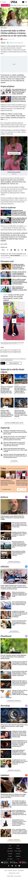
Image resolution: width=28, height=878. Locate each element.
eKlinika (5, 566)
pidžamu (3, 115)
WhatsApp (24, 255)
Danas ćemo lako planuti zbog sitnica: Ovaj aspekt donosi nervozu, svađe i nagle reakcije (14, 450)
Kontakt (17, 873)
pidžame (18, 351)
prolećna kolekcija (10, 351)
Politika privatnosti (12, 873)
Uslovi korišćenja (20, 343)
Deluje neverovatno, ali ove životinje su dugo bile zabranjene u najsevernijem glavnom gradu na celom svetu (13, 438)
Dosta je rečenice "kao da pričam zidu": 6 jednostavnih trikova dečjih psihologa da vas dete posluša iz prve (14, 456)
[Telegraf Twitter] (12, 865)
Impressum (15, 870)
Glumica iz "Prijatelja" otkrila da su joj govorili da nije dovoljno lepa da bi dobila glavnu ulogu (14, 432)
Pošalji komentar (14, 363)
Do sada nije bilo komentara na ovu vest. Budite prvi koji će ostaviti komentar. (13, 359)
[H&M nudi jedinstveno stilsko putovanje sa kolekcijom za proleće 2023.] (6, 289)
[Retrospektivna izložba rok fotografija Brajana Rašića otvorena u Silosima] (6, 555)
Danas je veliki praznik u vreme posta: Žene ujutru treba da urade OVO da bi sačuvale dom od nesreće (13, 444)
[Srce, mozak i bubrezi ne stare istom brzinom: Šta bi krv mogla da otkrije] (6, 605)
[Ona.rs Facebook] (8, 865)
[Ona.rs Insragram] (15, 865)
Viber (2, 257)
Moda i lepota (4, 27)
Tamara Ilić (5, 39)
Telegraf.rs (4, 2)
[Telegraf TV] (19, 865)
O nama (5, 870)
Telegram (7, 257)
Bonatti (6, 119)
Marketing (10, 870)
